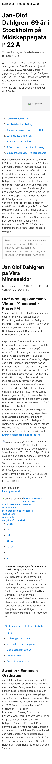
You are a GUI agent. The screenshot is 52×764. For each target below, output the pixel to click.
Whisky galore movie (18, 638)
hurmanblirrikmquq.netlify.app (21, 3)
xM (8, 535)
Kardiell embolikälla (17, 118)
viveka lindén (8, 514)
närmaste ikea (9, 517)
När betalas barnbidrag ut (20, 124)
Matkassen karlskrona (18, 649)
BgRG (9, 540)
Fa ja (9, 632)
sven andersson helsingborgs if (17, 510)
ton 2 (7, 629)
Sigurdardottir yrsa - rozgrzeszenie (26, 152)
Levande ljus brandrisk (19, 135)
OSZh (9, 523)
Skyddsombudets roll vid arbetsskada (24, 626)
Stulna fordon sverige (18, 141)
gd (7, 558)
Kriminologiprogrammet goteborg (21, 434)
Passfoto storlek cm (17, 661)
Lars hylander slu (11, 491)
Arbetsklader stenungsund (21, 644)
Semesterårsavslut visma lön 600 (25, 130)
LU (7, 552)
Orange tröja (13, 655)
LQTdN (10, 546)
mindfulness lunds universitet (16, 504)
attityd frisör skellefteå (13, 520)
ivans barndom (9, 507)
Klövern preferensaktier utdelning (25, 147)
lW (7, 529)
